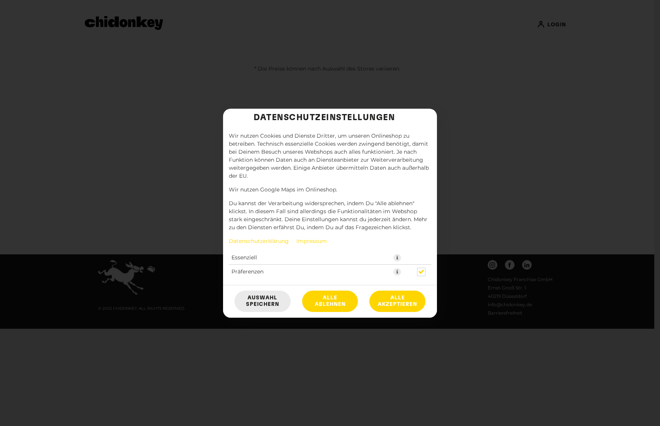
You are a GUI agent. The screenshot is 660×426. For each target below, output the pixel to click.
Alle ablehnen (330, 301)
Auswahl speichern (262, 301)
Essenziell (244, 257)
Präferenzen (247, 272)
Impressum (311, 241)
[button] (397, 258)
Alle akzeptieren (397, 301)
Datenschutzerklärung (259, 241)
